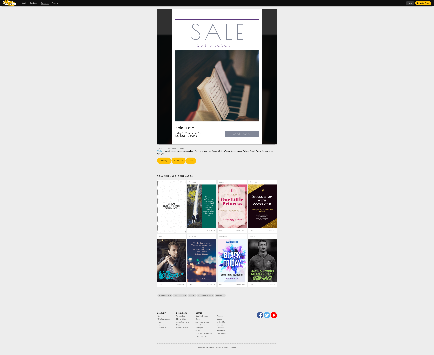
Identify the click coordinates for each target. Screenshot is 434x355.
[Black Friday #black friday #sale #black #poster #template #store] (232, 260)
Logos (219, 319)
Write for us (161, 325)
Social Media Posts (205, 295)
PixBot (160, 151)
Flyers (198, 331)
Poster (192, 295)
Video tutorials (182, 328)
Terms (225, 348)
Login (410, 3)
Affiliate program (163, 319)
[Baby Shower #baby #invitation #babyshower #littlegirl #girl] (232, 206)
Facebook (260, 315)
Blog (178, 325)
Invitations (221, 331)
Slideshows (200, 325)
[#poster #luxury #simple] (262, 260)
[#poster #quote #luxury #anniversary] (171, 260)
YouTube (274, 315)
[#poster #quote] (201, 260)
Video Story (221, 322)
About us (160, 316)
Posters (220, 316)
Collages (199, 328)
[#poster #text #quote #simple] (201, 206)
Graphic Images (202, 316)
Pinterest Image (165, 295)
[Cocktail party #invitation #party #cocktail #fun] (262, 206)
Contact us (161, 328)
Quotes (220, 325)
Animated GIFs (201, 337)
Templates (180, 316)
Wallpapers (221, 334)
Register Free (423, 3)
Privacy (233, 348)
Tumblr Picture (180, 295)
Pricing (160, 322)
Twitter (267, 315)
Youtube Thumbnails (204, 334)
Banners (220, 328)
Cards (198, 319)
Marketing (220, 295)
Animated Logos (202, 322)
